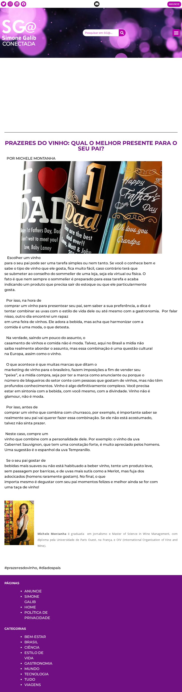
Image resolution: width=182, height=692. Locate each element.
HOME (30, 607)
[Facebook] (23, 4)
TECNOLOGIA (36, 674)
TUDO (29, 679)
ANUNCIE (33, 591)
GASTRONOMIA (38, 663)
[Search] (122, 32)
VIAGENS (32, 685)
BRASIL (31, 642)
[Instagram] (10, 4)
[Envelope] (96, 4)
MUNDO (31, 669)
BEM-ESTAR (35, 637)
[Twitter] (3, 4)
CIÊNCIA (32, 647)
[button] (176, 32)
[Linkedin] (17, 4)
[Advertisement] (91, 91)
